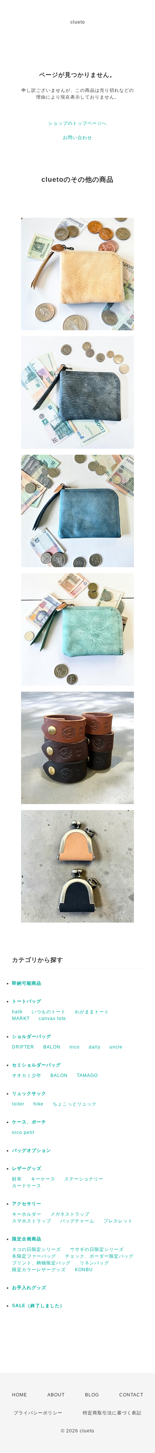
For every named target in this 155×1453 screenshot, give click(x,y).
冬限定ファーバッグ (34, 1256)
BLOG (92, 1395)
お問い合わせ (77, 137)
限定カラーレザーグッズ (39, 1269)
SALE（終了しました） (38, 1305)
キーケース (43, 1179)
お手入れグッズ (29, 1287)
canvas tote (52, 1018)
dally (94, 1047)
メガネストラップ (70, 1214)
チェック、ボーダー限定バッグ (99, 1256)
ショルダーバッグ (31, 1036)
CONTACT (131, 1395)
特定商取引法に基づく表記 (112, 1413)
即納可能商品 (26, 983)
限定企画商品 (26, 1239)
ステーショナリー (83, 1179)
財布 (17, 1179)
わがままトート (92, 1011)
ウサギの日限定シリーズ (97, 1249)
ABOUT (56, 1395)
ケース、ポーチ (29, 1122)
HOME (19, 1395)
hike (38, 1104)
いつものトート (49, 1011)
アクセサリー (26, 1203)
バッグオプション (31, 1150)
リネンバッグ (94, 1263)
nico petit (23, 1132)
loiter (18, 1104)
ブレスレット (118, 1221)
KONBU (84, 1269)
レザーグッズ (26, 1168)
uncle (116, 1047)
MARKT (21, 1018)
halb (17, 1011)
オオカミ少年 (26, 1075)
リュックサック (29, 1093)
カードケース (26, 1185)
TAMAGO (87, 1075)
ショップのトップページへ (77, 123)
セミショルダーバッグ (36, 1065)
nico (75, 1047)
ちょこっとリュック (75, 1104)
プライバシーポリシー (38, 1413)
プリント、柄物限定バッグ (41, 1263)
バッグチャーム (77, 1221)
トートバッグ (26, 1001)
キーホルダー (26, 1214)
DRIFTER (23, 1047)
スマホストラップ (31, 1221)
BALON (52, 1047)
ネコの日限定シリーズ (36, 1249)
